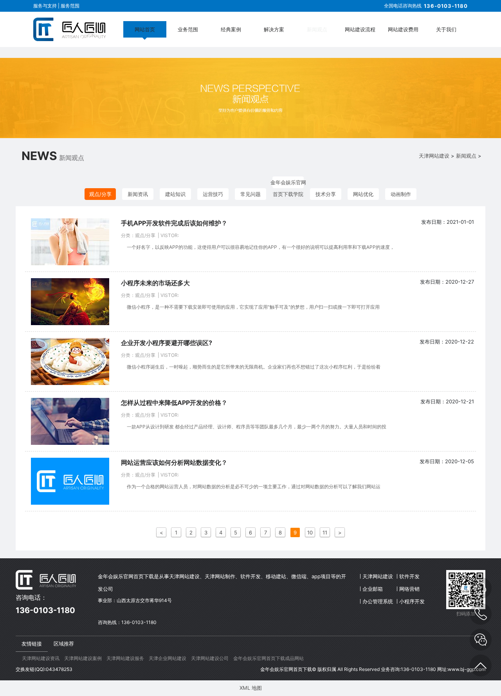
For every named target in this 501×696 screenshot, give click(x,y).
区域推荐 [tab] (64, 643)
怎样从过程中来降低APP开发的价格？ (174, 402)
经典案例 (231, 29)
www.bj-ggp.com (466, 669)
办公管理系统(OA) (377, 603)
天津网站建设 (434, 156)
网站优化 (363, 194)
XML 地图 (251, 688)
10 (310, 532)
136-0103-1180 (446, 6)
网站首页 (145, 29)
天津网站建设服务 (125, 658)
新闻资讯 (138, 194)
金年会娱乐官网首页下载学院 (288, 183)
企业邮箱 (372, 589)
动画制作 (401, 194)
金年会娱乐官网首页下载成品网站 (268, 658)
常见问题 (250, 194)
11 (325, 532)
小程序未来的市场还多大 (155, 283)
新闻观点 (317, 29)
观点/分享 (100, 194)
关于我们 (446, 29)
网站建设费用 (403, 29)
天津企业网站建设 (167, 658)
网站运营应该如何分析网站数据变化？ (174, 462)
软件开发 (409, 576)
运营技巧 (213, 194)
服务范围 (70, 6)
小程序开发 (412, 601)
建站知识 (175, 194)
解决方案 (274, 29)
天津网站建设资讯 (40, 658)
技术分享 (325, 194)
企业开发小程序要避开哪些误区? (166, 343)
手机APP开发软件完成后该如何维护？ (174, 223)
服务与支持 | (47, 6)
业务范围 (188, 29)
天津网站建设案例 (83, 658)
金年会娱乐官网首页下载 (286, 669)
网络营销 (409, 589)
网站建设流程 (360, 29)
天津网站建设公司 (210, 658)
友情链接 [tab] (32, 643)
